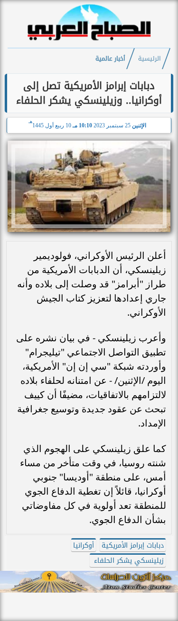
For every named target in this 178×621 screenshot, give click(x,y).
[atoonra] (89, 582)
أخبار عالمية (110, 58)
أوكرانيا (83, 545)
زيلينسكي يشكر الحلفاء (128, 560)
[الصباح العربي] (89, 42)
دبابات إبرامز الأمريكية (133, 545)
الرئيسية (149, 58)
